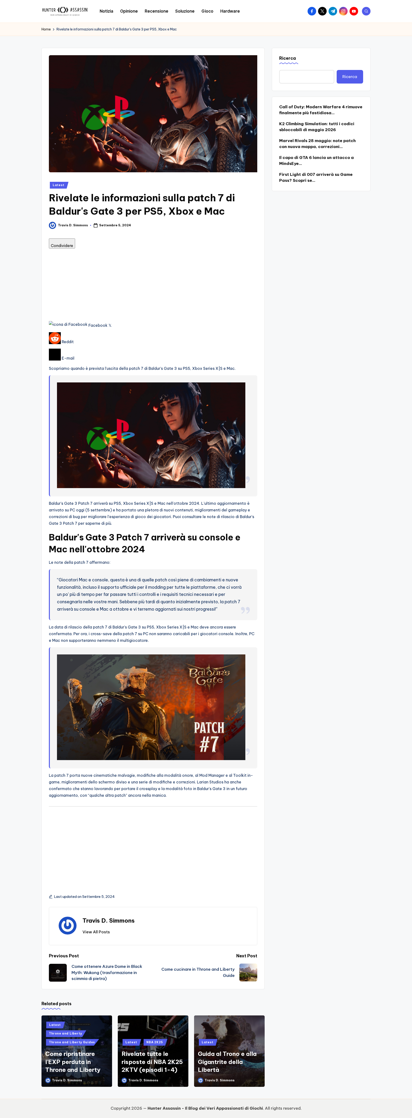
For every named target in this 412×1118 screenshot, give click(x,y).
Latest (58, 185)
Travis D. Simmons (108, 920)
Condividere (62, 245)
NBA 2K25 (154, 1042)
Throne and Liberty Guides (72, 1042)
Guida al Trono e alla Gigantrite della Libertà (227, 1061)
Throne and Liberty (65, 1033)
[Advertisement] (153, 284)
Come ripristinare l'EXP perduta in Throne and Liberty (72, 1061)
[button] (96, 932)
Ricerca (287, 58)
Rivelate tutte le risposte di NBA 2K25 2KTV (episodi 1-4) (152, 1061)
